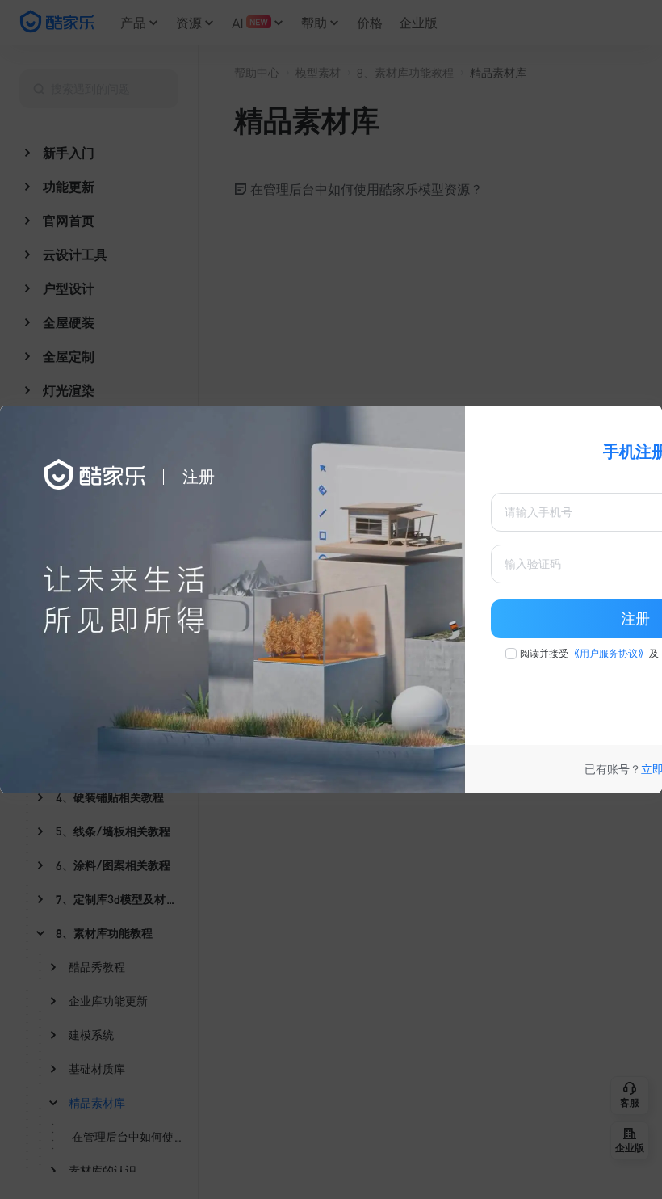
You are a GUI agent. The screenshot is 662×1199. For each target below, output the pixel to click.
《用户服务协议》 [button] (609, 653)
